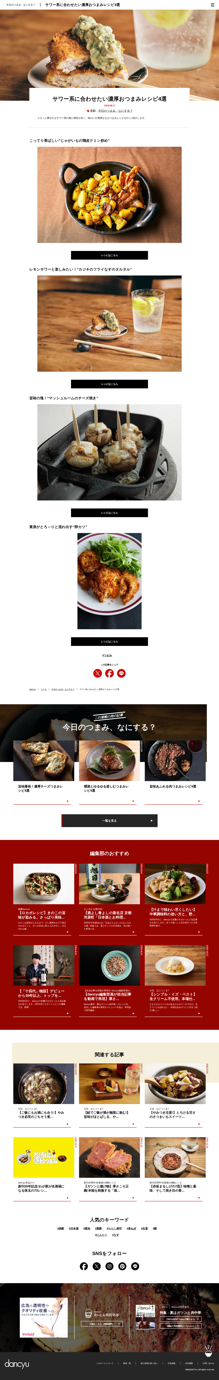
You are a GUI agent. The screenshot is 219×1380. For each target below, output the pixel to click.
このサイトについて (104, 1363)
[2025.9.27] (109, 1083)
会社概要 (189, 1363)
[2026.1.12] (109, 1157)
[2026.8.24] (43, 884)
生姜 (144, 1228)
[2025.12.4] (43, 1157)
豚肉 (86, 1228)
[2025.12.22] (175, 1157)
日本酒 (74, 1228)
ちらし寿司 (114, 1228)
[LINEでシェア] (121, 673)
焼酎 (60, 1228)
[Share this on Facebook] (109, 673)
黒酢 (98, 1228)
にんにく (101, 1234)
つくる (43, 689)
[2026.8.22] (43, 965)
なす (115, 1234)
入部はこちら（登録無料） (101, 1324)
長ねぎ (131, 1228)
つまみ (107, 655)
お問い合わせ (208, 1363)
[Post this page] (97, 673)
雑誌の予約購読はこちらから (180, 1326)
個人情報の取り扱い (149, 1363)
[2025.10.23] (43, 1083)
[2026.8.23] (175, 884)
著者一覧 (127, 1363)
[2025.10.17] (175, 965)
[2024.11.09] (109, 761)
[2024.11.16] (43, 761)
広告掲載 (171, 1363)
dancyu (32, 689)
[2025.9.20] (175, 1083)
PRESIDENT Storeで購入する (181, 1319)
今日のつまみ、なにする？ (115, 110)
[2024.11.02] (175, 761)
